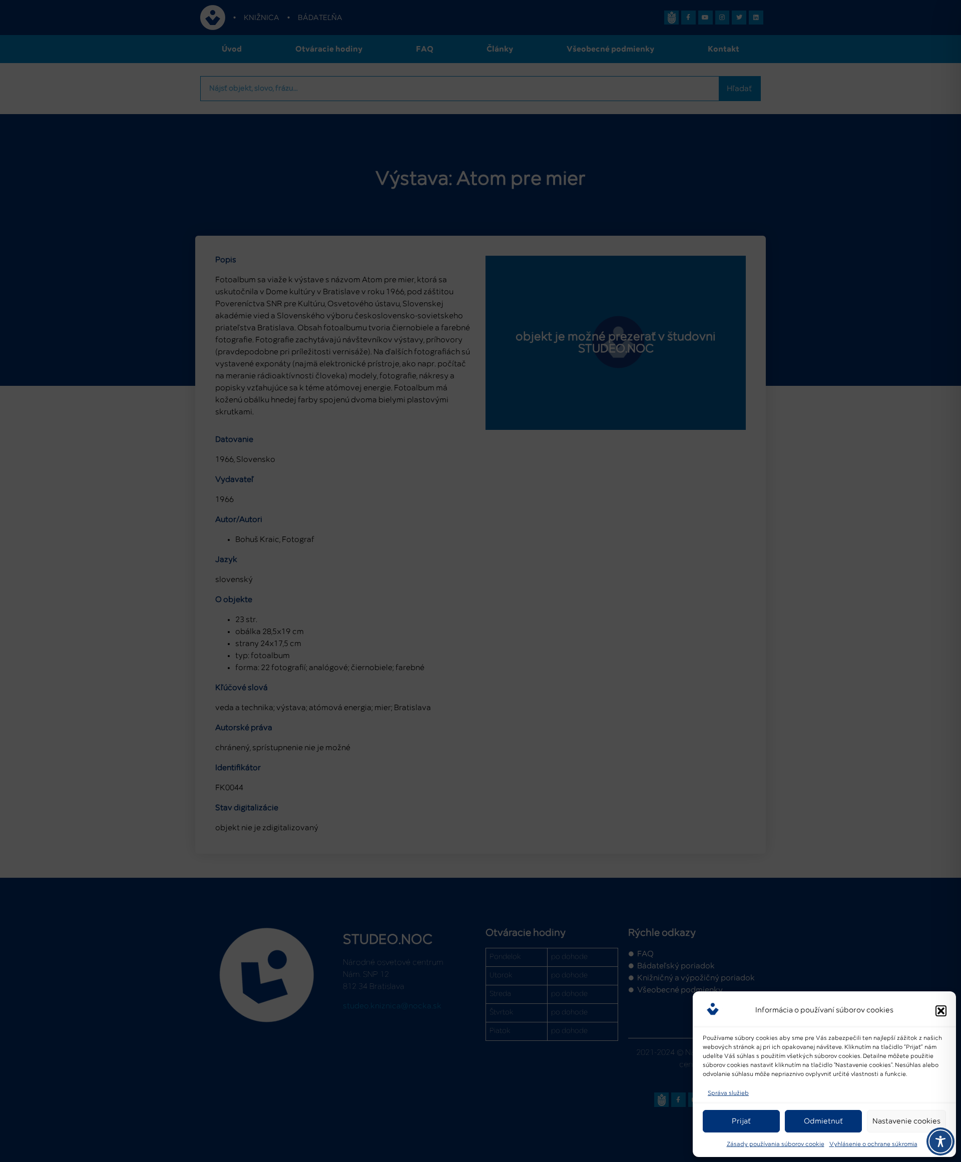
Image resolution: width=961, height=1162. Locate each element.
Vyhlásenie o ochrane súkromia (873, 1144)
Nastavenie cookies (906, 1121)
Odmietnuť (823, 1121)
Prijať (741, 1121)
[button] (941, 1011)
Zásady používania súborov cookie (775, 1144)
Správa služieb (728, 1093)
